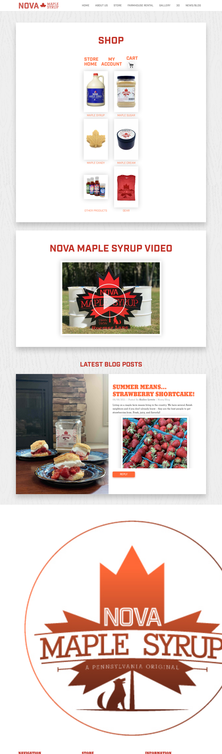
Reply (124, 474)
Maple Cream (126, 163)
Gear (126, 210)
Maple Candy (96, 163)
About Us (101, 5)
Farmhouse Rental (140, 5)
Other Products (96, 210)
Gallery (164, 5)
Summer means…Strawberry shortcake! (154, 391)
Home (85, 5)
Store (118, 5)
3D (178, 5)
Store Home (91, 61)
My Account (111, 61)
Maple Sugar (126, 115)
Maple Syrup (96, 115)
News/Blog (193, 5)
